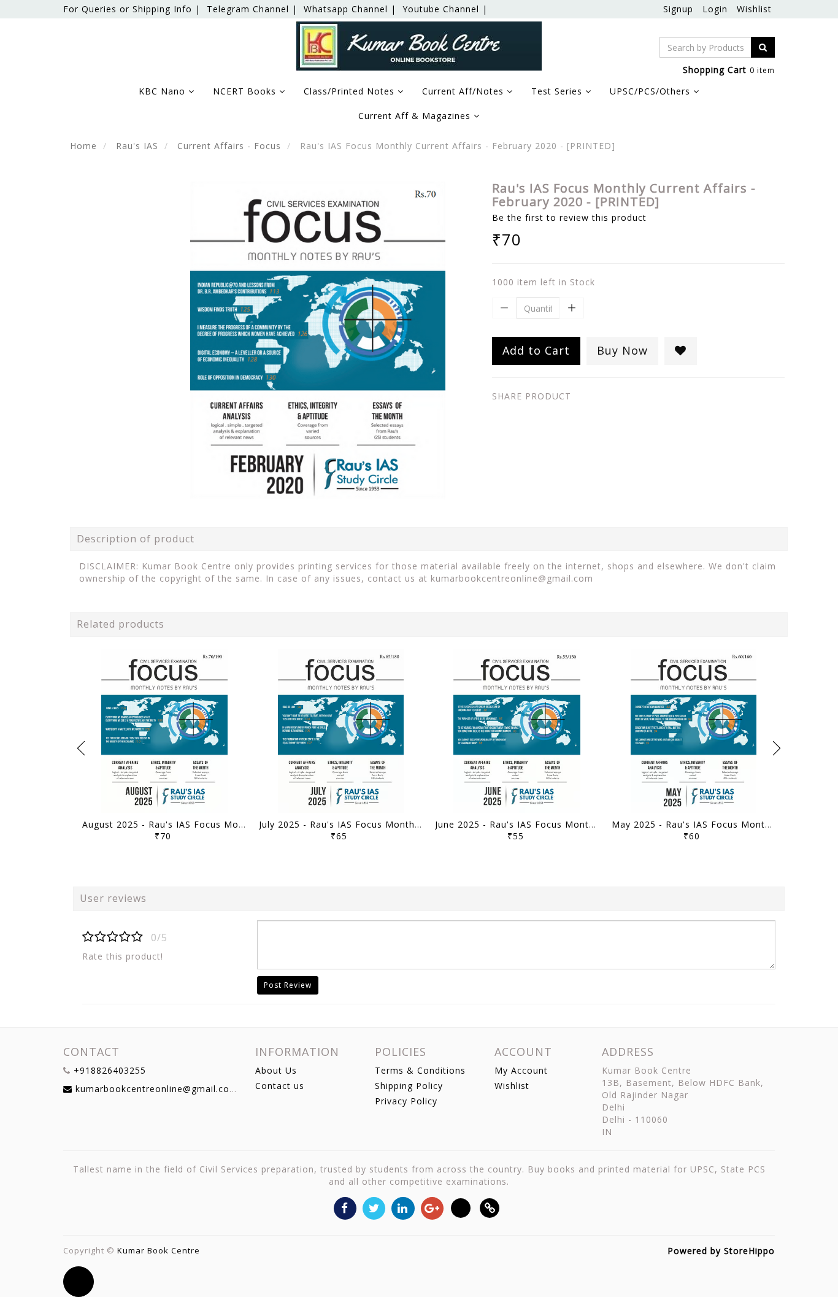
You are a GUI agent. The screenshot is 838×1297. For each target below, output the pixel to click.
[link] (490, 1207)
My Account (521, 1070)
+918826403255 (110, 1070)
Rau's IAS (137, 146)
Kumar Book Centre (158, 1250)
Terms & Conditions (420, 1070)
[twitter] (374, 1207)
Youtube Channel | (445, 9)
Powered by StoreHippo (721, 1251)
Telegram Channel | (252, 9)
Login (715, 9)
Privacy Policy (406, 1101)
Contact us (279, 1085)
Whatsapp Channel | (350, 9)
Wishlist (754, 9)
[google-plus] (432, 1207)
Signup (678, 9)
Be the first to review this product (569, 217)
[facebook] (345, 1207)
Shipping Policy (409, 1085)
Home (83, 146)
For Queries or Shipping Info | (132, 9)
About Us (276, 1070)
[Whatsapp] (461, 1207)
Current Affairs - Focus (229, 146)
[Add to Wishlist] (680, 351)
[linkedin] (402, 1207)
